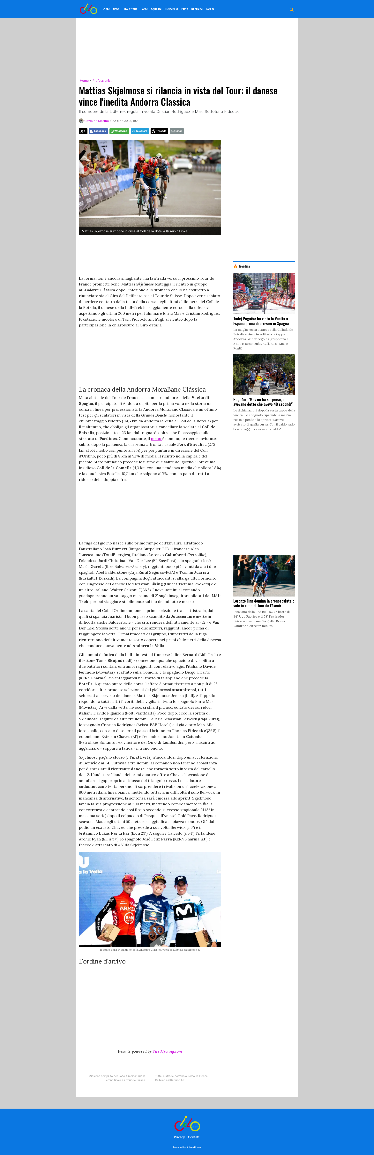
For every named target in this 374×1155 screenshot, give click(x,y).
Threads (161, 130)
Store (106, 9)
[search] (291, 8)
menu (156, 438)
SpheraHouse (193, 1147)
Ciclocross (171, 9)
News (116, 9)
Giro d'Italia (130, 9)
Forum (210, 9)
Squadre (156, 9)
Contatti (194, 1137)
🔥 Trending (241, 266)
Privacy (179, 1137)
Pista (184, 9)
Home (84, 80)
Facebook (100, 130)
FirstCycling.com (167, 1051)
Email (179, 130)
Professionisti (102, 80)
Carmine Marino (96, 121)
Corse (144, 9)
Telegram (141, 130)
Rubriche (197, 9)
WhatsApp (120, 130)
